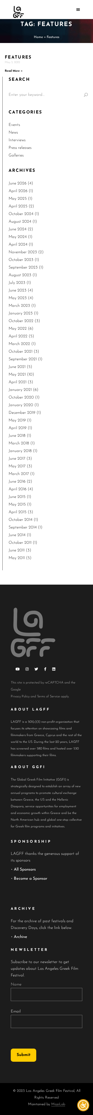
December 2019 (22, 413)
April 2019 (17, 428)
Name (16, 984)
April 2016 (17, 489)
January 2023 (21, 313)
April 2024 (18, 244)
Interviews (17, 140)
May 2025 (18, 199)
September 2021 (23, 359)
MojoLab (58, 1104)
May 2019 (17, 420)
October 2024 (21, 214)
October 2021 (20, 352)
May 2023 (18, 298)
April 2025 (18, 206)
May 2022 (18, 329)
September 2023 (23, 267)
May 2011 (17, 558)
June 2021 (17, 367)
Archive (20, 937)
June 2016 (17, 481)
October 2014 (20, 520)
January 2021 (20, 390)
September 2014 (23, 527)
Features (18, 57)
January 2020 (21, 405)
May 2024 (18, 237)
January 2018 (20, 451)
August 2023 (20, 275)
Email (16, 1011)
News (13, 132)
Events (14, 125)
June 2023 (17, 290)
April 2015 (17, 512)
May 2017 (17, 466)
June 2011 (17, 550)
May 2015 (17, 504)
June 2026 (17, 183)
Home (38, 37)
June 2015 (17, 497)
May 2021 (17, 374)
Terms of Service (48, 696)
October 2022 (21, 321)
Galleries (16, 155)
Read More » (13, 71)
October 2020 (21, 397)
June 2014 (17, 535)
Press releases (20, 148)
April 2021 (17, 382)
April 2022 (18, 336)
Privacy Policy (20, 696)
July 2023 (17, 283)
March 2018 (19, 443)
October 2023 (21, 260)
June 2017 (17, 459)
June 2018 (17, 436)
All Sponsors (25, 869)
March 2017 (19, 474)
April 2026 (18, 191)
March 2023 (19, 306)
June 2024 (17, 229)
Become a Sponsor (30, 879)
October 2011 (20, 543)
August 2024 (20, 222)
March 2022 (19, 344)
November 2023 (23, 252)
